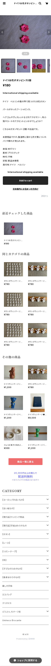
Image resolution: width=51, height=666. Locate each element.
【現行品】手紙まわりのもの (14, 525)
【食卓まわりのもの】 (11, 577)
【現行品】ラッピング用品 (13, 517)
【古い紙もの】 (8, 508)
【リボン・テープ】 (9, 551)
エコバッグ (7, 594)
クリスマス (7, 603)
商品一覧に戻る (25, 461)
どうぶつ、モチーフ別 (11, 612)
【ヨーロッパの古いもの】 (13, 500)
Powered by (22, 639)
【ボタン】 (6, 534)
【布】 (4, 560)
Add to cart (25, 180)
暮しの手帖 (7, 586)
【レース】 (6, 543)
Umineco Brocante (11, 620)
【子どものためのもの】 (12, 568)
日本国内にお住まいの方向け (25, 189)
